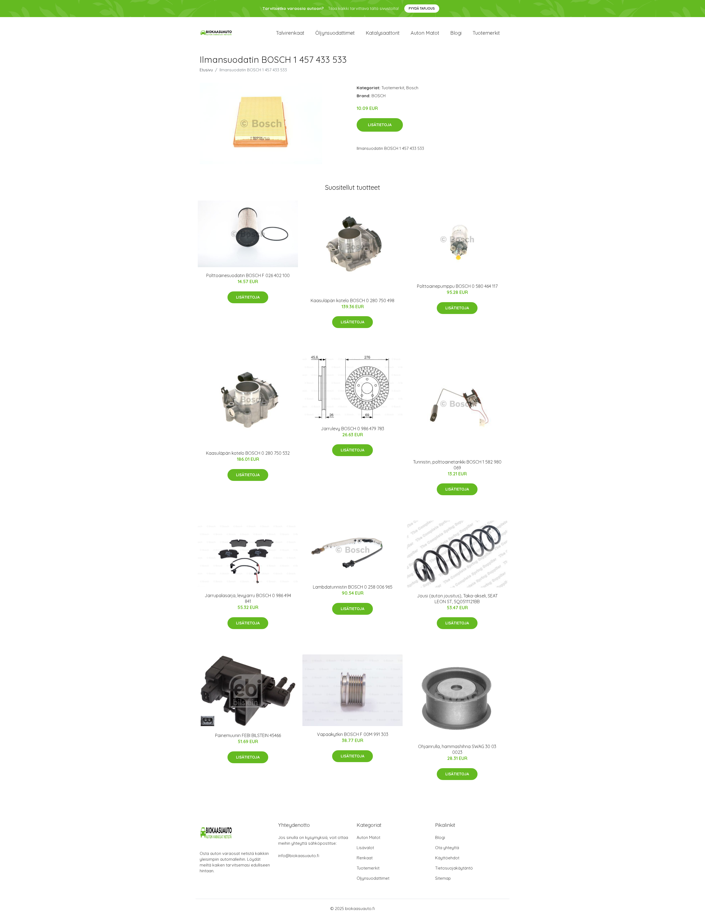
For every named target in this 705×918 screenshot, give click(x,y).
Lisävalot (365, 847)
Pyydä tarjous (422, 8)
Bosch (412, 87)
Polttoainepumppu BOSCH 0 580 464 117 (457, 286)
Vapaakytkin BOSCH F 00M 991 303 (352, 734)
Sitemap (443, 878)
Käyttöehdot (447, 857)
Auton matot (425, 33)
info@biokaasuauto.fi (298, 855)
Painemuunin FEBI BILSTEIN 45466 (248, 735)
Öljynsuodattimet (335, 33)
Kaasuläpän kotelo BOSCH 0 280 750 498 (352, 300)
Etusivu (206, 69)
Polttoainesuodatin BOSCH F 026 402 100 (248, 275)
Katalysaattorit (383, 33)
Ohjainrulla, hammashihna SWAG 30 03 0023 (457, 749)
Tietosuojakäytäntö (454, 868)
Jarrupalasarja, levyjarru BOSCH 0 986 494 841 (248, 598)
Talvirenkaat (290, 33)
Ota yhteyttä (447, 847)
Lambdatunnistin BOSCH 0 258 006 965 (352, 587)
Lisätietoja (380, 124)
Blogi (456, 33)
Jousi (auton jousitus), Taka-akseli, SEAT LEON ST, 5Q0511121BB (457, 598)
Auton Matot (368, 837)
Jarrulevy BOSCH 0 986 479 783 (352, 428)
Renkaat (365, 857)
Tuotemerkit (486, 33)
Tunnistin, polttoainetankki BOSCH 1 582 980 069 (457, 464)
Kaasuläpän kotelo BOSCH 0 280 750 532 (248, 453)
